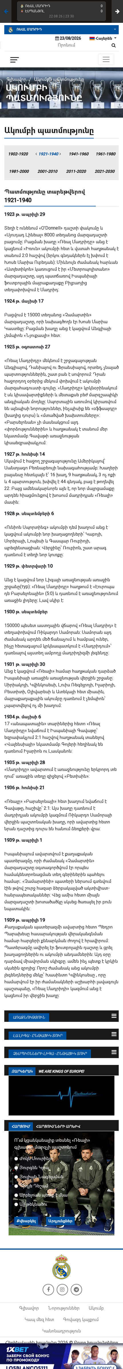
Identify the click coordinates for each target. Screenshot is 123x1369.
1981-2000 (19, 171)
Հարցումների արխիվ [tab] (58, 1126)
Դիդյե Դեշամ (33, 1186)
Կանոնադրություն (61, 1331)
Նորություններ (64, 1308)
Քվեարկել (26, 1221)
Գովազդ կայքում (81, 1319)
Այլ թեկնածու (33, 1204)
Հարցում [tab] (20, 1126)
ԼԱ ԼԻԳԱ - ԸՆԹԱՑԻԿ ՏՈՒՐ (37, 1036)
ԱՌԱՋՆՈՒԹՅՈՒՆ (29, 1017)
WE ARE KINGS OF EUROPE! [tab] (61, 1071)
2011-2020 (76, 171)
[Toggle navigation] (106, 59)
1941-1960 (78, 154)
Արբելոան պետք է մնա (43, 1195)
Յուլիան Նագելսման (41, 1176)
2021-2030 (104, 171)
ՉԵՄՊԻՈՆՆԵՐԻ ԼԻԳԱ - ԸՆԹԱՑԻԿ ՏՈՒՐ (50, 1054)
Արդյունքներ (60, 1221)
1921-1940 (48, 154)
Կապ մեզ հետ (39, 1319)
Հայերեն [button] (104, 38)
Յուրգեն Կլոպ (34, 1167)
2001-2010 (47, 171)
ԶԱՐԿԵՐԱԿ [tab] (22, 1071)
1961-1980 (105, 154)
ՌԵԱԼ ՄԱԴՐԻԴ (29, 29)
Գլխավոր (16, 79)
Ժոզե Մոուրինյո (36, 1158)
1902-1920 (18, 154)
